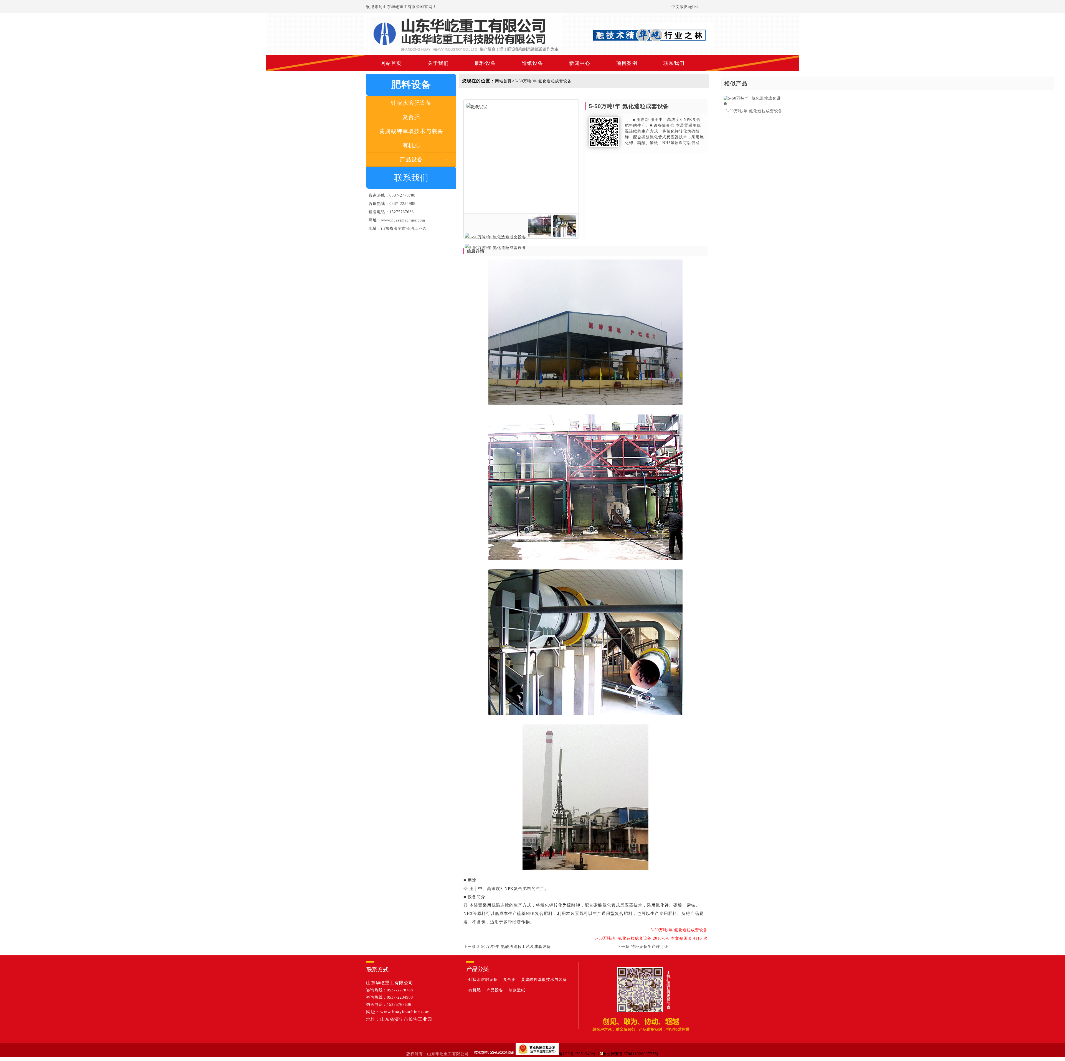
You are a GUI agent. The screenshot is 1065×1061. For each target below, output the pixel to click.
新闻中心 (579, 63)
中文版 (677, 7)
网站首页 (391, 63)
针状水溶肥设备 (483, 980)
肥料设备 (485, 63)
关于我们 (438, 63)
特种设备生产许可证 (649, 947)
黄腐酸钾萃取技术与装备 (544, 980)
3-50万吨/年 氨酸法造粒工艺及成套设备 (514, 947)
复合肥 (509, 980)
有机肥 (474, 990)
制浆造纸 (517, 990)
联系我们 (673, 63)
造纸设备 (532, 63)
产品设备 (494, 990)
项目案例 (626, 63)
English (692, 7)
